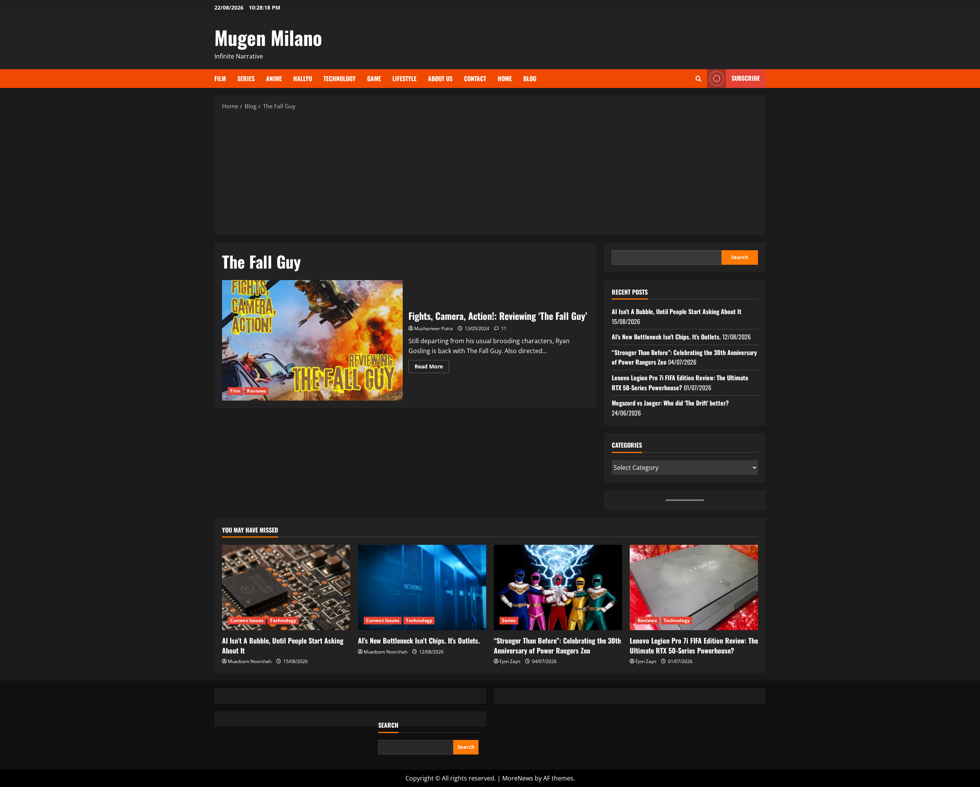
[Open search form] (698, 78)
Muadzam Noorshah (249, 661)
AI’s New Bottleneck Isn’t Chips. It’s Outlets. (666, 336)
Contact (475, 78)
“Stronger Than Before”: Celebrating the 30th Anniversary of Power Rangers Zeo (557, 645)
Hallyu (302, 78)
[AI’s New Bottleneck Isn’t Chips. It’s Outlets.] (422, 587)
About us (440, 78)
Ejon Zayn (510, 661)
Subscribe (746, 78)
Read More (432, 367)
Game (374, 78)
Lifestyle (404, 78)
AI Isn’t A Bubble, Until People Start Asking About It (677, 311)
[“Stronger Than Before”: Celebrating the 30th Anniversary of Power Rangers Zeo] (558, 587)
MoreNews (517, 778)
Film (220, 78)
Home (505, 78)
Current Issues (246, 620)
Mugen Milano (268, 37)
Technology (339, 78)
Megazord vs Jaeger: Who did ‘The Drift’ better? (670, 402)
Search (739, 257)
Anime (274, 78)
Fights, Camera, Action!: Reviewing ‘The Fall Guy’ (312, 340)
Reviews (256, 391)
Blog (529, 78)
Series (246, 78)
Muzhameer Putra (433, 328)
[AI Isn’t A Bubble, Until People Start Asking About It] (286, 587)
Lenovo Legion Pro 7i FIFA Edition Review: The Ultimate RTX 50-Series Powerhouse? (680, 382)
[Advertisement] (490, 171)
